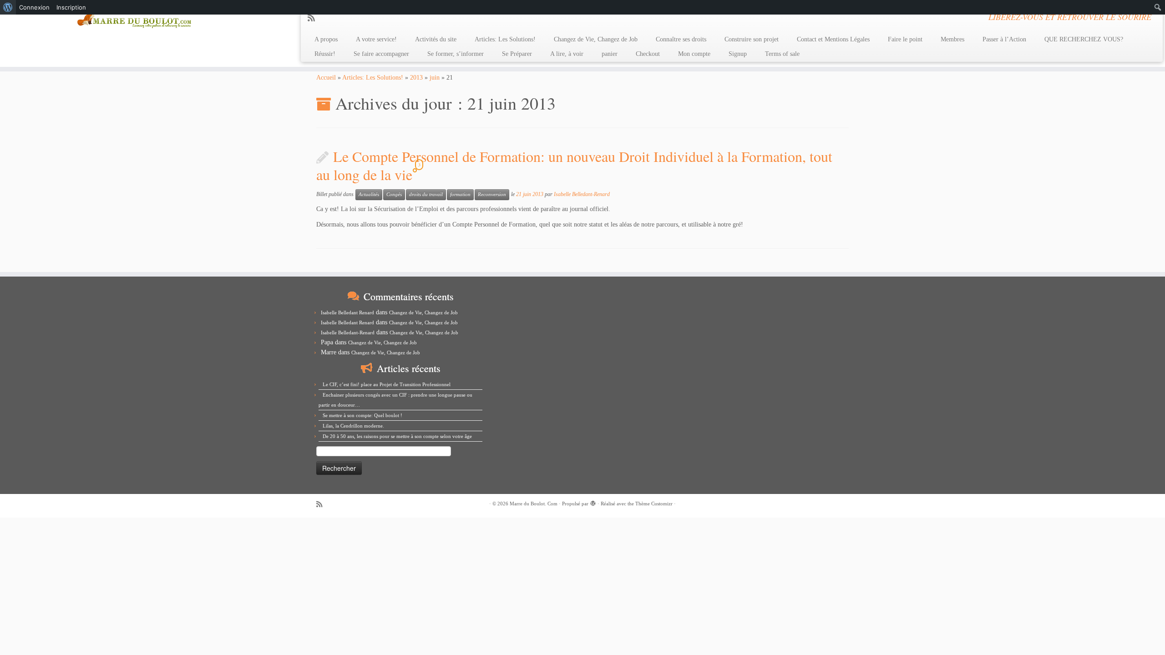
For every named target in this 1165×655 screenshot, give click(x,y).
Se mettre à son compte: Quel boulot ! (362, 415)
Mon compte (694, 53)
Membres (952, 39)
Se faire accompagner (381, 53)
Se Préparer (517, 53)
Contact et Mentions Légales (833, 39)
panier (610, 53)
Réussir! (324, 53)
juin (435, 77)
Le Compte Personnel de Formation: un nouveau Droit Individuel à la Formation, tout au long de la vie (574, 165)
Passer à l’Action (1004, 39)
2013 (416, 77)
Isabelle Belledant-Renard (582, 194)
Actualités (369, 194)
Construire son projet (751, 39)
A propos (326, 39)
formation (460, 194)
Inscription (71, 7)
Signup (738, 53)
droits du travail (426, 194)
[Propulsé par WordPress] (593, 502)
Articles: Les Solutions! (505, 39)
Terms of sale (782, 53)
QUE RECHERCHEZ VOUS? (1083, 39)
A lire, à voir (566, 53)
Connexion (34, 7)
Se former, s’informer (455, 53)
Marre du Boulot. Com (533, 503)
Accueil (326, 77)
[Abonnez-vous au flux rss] (314, 18)
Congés (394, 194)
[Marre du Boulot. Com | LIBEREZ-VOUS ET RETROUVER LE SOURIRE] (134, 17)
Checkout (648, 53)
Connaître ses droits (681, 39)
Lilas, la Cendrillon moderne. (353, 425)
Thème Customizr (654, 503)
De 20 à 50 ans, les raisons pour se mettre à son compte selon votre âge (397, 436)
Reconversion (492, 194)
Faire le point (905, 39)
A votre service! (376, 39)
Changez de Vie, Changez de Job (596, 39)
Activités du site (435, 39)
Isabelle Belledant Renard (347, 312)
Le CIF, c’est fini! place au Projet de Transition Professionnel (387, 384)
